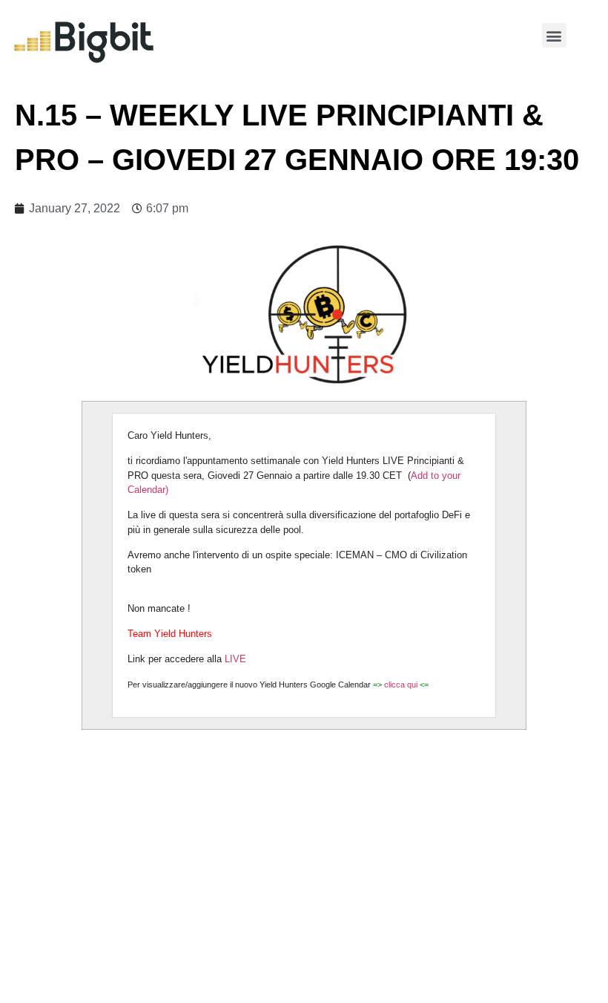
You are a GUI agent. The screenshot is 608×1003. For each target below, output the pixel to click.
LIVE (237, 658)
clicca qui (402, 684)
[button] (554, 35)
